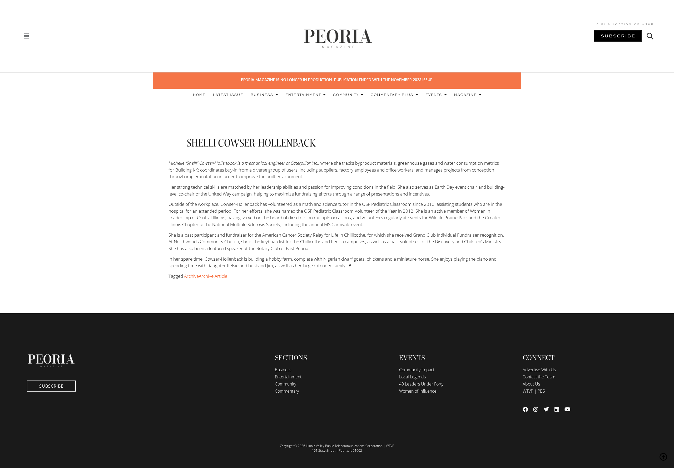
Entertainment (303, 95)
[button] (26, 36)
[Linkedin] (556, 409)
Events (433, 95)
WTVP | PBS (534, 391)
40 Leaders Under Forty (421, 384)
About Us (531, 384)
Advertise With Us (539, 369)
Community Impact (416, 369)
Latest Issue (228, 95)
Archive (191, 276)
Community (345, 95)
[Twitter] (546, 409)
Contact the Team (539, 376)
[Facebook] (525, 409)
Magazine (465, 95)
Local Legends (412, 376)
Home (199, 95)
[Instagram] (535, 409)
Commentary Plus (391, 95)
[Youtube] (567, 409)
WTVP (648, 24)
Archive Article (213, 276)
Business (261, 95)
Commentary (287, 391)
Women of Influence (418, 391)
